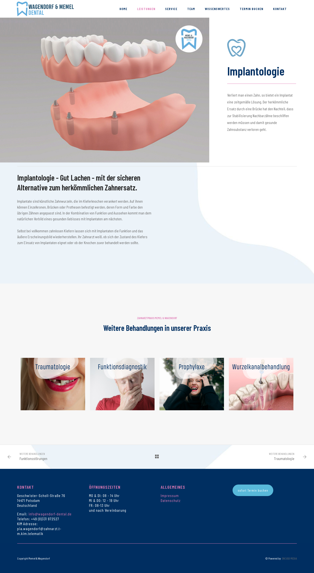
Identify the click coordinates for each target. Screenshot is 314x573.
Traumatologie (284, 458)
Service (171, 9)
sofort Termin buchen (253, 490)
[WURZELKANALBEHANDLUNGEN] (261, 384)
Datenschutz (171, 500)
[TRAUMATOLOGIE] (53, 384)
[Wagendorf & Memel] (45, 8)
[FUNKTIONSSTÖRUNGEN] (122, 384)
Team (191, 9)
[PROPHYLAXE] (191, 384)
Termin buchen (251, 9)
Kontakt (280, 9)
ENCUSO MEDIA (289, 558)
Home (123, 9)
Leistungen (146, 9)
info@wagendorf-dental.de (50, 513)
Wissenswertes (217, 9)
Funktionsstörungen (33, 458)
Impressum (170, 495)
